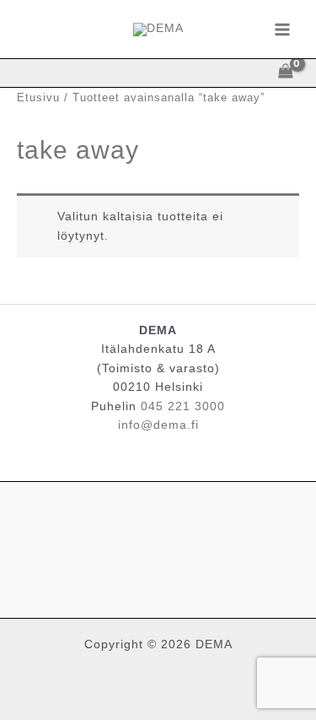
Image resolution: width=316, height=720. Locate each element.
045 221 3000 (183, 406)
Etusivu (38, 98)
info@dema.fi (158, 425)
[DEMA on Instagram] (158, 546)
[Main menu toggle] (282, 29)
